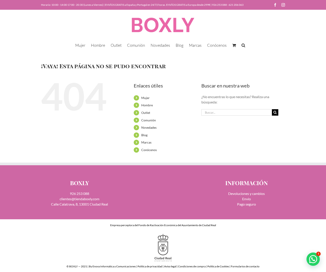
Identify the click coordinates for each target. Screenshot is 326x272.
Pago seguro (246, 204)
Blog (144, 135)
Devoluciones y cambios (246, 193)
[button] (243, 44)
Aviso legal (170, 266)
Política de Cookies (218, 266)
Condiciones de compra (192, 266)
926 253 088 (219, 4)
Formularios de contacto (245, 266)
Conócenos (149, 150)
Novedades (149, 127)
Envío (246, 199)
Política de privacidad (149, 266)
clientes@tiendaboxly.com (79, 199)
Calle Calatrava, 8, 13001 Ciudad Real (79, 204)
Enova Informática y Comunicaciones (114, 266)
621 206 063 (236, 4)
